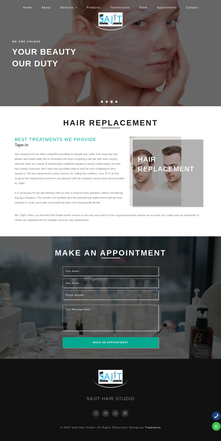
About (46, 7)
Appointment (166, 7)
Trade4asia (153, 427)
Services (67, 7)
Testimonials (119, 7)
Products (93, 7)
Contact (192, 7)
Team (143, 7)
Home (28, 7)
